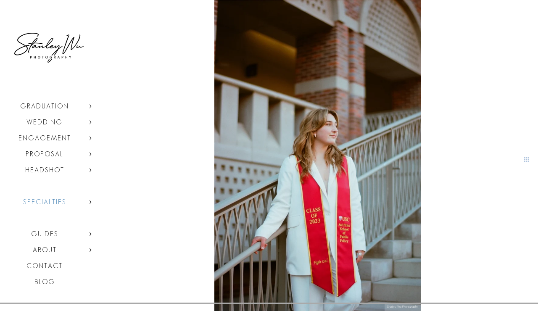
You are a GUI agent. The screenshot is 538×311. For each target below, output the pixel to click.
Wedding (44, 122)
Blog (44, 281)
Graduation (44, 106)
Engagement (44, 138)
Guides (44, 233)
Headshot (44, 170)
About (45, 249)
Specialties (44, 202)
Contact (44, 265)
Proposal (44, 154)
